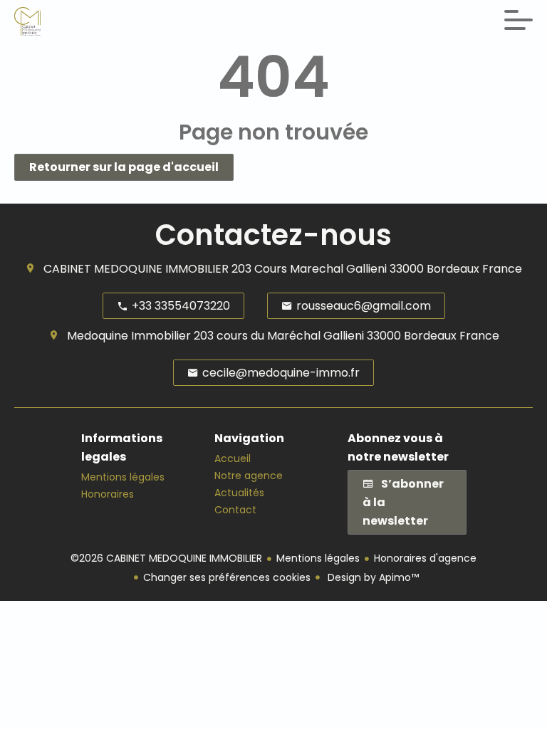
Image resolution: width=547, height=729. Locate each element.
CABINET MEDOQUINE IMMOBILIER (136, 269)
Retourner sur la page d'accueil (124, 167)
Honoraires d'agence (425, 558)
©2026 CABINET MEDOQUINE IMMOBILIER (166, 558)
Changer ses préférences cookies (227, 577)
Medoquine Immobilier (129, 335)
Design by (372, 577)
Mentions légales (318, 558)
